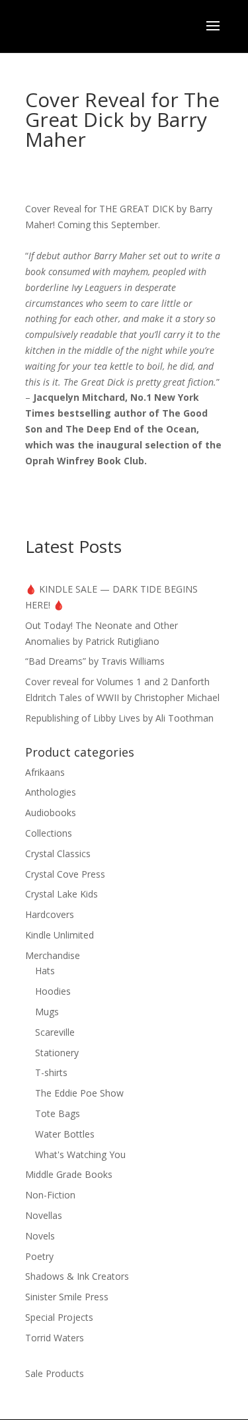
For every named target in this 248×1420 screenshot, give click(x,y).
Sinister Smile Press (66, 1296)
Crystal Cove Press (65, 874)
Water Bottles (65, 1134)
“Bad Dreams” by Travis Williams (95, 661)
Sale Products (54, 1373)
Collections (48, 833)
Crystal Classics (58, 853)
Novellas (43, 1215)
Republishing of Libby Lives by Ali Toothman (119, 718)
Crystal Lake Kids (61, 894)
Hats (45, 970)
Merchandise (52, 955)
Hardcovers (49, 914)
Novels (40, 1236)
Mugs (47, 1011)
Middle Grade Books (68, 1174)
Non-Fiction (50, 1195)
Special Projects (59, 1317)
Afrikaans (45, 772)
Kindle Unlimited (59, 935)
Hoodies (53, 991)
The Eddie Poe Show (79, 1093)
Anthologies (50, 792)
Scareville (55, 1032)
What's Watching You (80, 1154)
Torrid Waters (54, 1337)
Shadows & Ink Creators (77, 1276)
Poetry (39, 1256)
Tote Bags (57, 1113)
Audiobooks (50, 812)
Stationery (57, 1052)
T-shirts (51, 1072)
